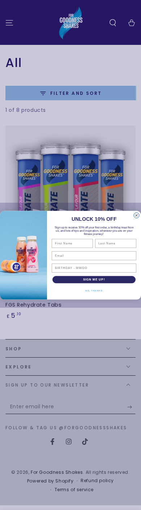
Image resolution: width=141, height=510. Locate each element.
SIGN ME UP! (94, 279)
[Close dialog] (136, 215)
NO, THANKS (94, 290)
